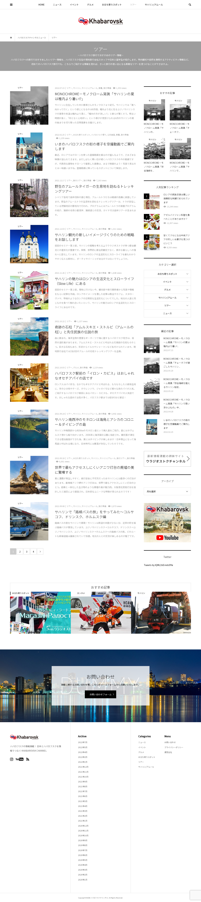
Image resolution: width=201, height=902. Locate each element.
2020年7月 (82, 850)
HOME (41, 4)
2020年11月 (83, 830)
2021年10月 (83, 776)
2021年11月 (83, 771)
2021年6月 (82, 796)
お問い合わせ (170, 742)
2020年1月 (82, 879)
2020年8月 (82, 845)
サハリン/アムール (154, 4)
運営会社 (168, 752)
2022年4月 (82, 752)
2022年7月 (82, 742)
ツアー (133, 4)
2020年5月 (82, 860)
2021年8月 (82, 786)
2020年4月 (82, 864)
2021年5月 (82, 801)
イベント (74, 4)
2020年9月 (82, 840)
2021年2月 (82, 815)
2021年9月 (82, 781)
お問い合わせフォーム (100, 694)
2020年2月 (82, 874)
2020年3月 (82, 869)
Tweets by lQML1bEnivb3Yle (158, 565)
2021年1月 (82, 820)
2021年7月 (82, 791)
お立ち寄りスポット (112, 4)
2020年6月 (82, 855)
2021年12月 (83, 766)
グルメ (90, 4)
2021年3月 (82, 811)
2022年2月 (82, 757)
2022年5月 (82, 747)
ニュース (57, 4)
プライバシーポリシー (173, 747)
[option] (40, 613)
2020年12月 (83, 825)
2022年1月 (82, 762)
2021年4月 (82, 806)
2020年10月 (83, 835)
